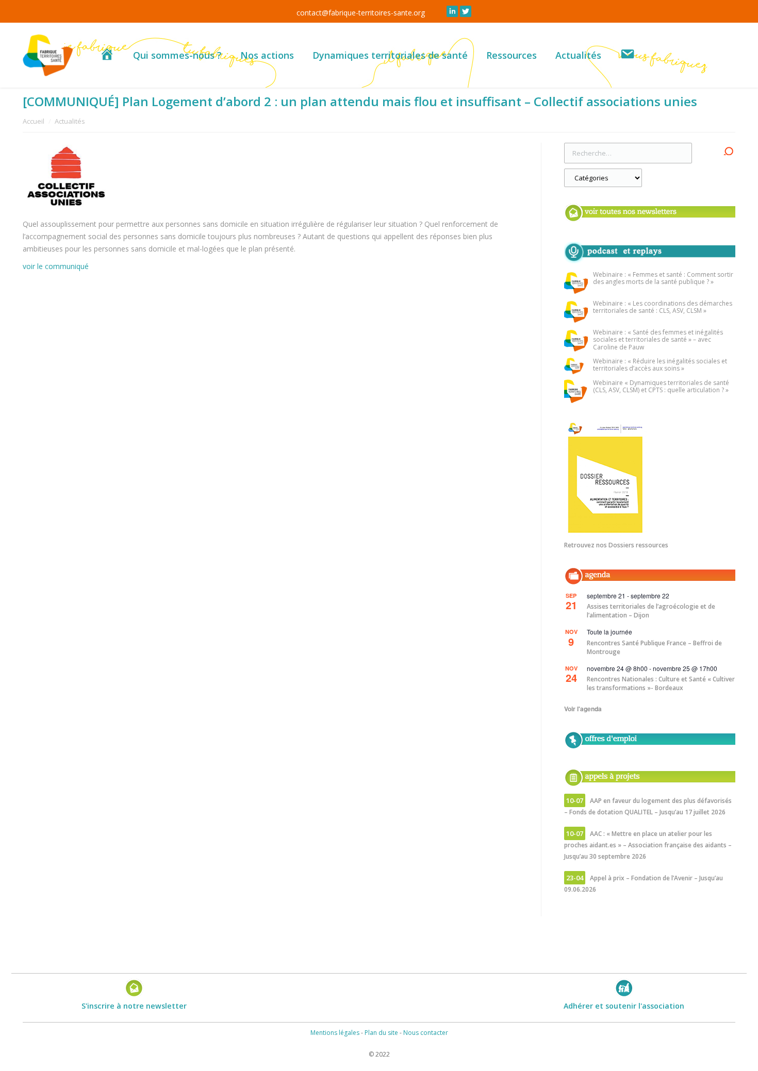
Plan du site (381, 1032)
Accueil (33, 121)
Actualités (70, 121)
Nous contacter (425, 1032)
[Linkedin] (452, 11)
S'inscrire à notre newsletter (134, 1006)
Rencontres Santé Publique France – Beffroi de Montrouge (654, 647)
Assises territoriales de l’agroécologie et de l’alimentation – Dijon (651, 611)
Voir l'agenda (583, 708)
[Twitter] (465, 11)
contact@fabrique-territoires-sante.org (360, 13)
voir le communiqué (56, 266)
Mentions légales (334, 1032)
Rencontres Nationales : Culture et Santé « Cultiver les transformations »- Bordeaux (661, 683)
